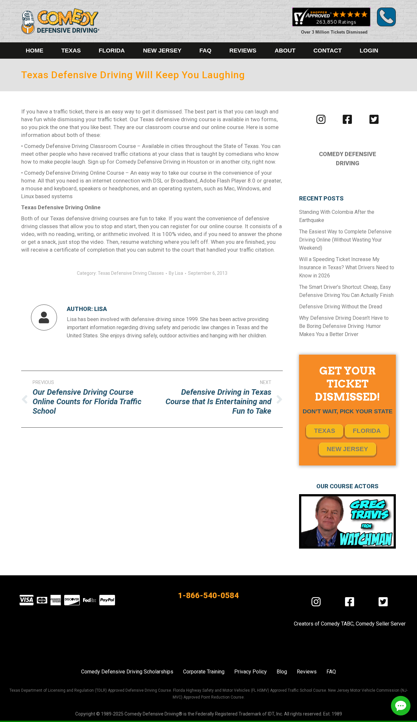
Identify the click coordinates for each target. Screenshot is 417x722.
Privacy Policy (250, 672)
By (176, 273)
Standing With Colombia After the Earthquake (336, 216)
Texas (324, 430)
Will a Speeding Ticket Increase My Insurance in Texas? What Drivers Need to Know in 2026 (346, 267)
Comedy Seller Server (381, 624)
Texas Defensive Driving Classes (131, 273)
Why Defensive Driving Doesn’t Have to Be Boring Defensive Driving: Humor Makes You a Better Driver (344, 326)
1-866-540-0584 (208, 595)
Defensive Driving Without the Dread (340, 306)
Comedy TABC (337, 624)
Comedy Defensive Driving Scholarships (127, 672)
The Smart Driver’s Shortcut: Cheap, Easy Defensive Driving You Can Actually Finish (346, 291)
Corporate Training (203, 672)
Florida (367, 430)
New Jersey (347, 449)
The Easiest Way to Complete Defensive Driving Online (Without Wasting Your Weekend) (345, 239)
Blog (282, 672)
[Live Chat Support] (400, 705)
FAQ (331, 672)
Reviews (307, 672)
